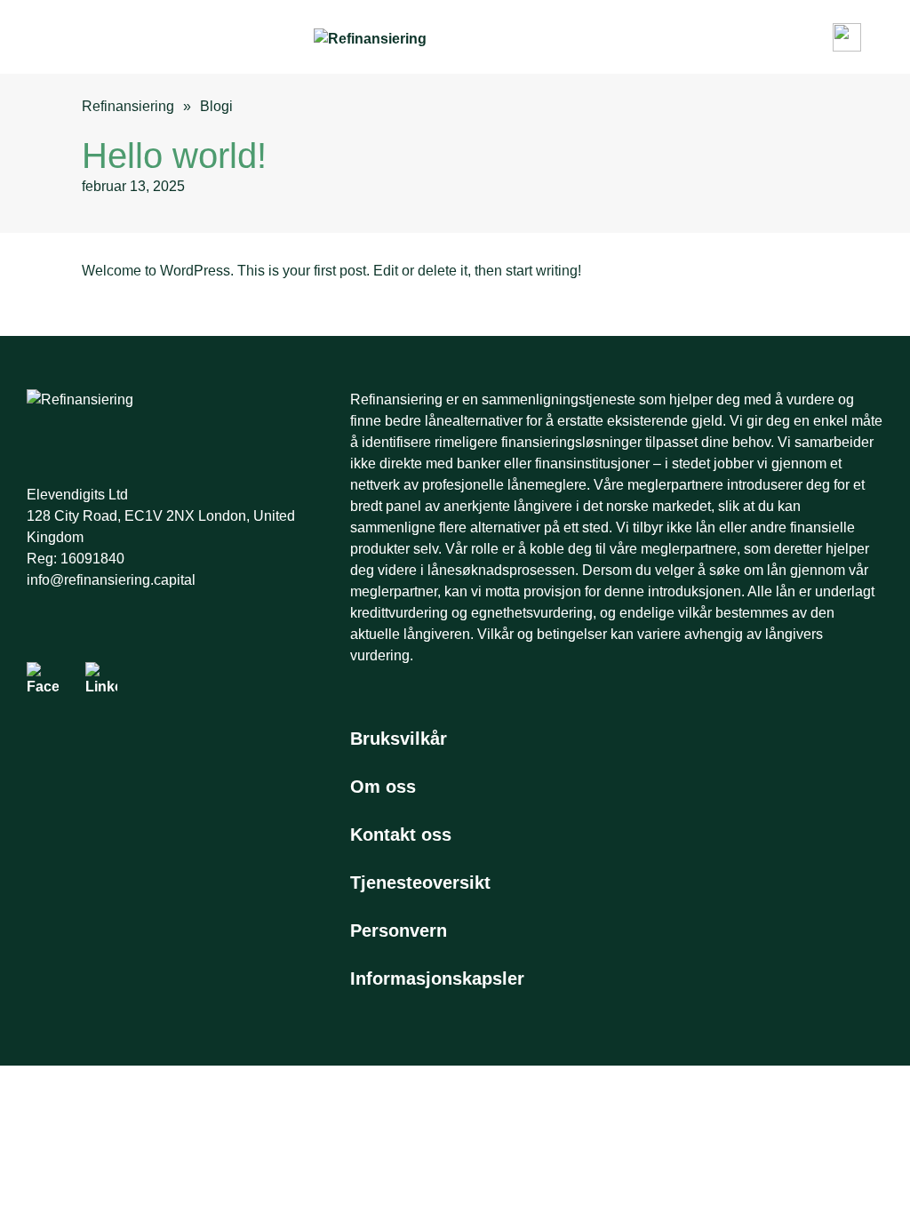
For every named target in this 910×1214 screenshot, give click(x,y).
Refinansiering (128, 106)
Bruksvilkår (398, 738)
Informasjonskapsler (437, 978)
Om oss (383, 786)
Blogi (216, 106)
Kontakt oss (400, 834)
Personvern (398, 930)
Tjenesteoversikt (420, 882)
